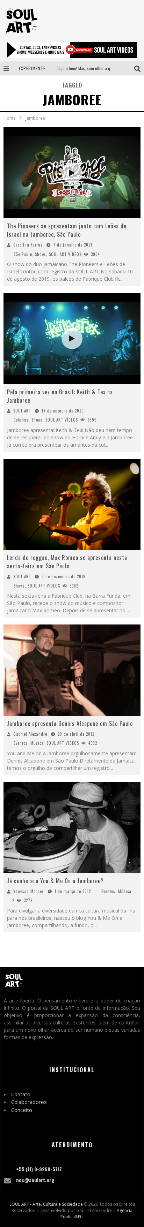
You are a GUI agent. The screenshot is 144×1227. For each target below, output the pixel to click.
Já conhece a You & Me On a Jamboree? (55, 881)
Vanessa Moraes (28, 891)
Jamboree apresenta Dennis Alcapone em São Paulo (70, 723)
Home (9, 118)
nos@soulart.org (35, 1179)
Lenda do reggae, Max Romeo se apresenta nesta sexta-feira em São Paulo (67, 561)
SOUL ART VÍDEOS (65, 254)
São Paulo (23, 254)
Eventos (21, 743)
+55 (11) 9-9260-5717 (39, 1169)
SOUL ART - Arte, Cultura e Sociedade (46, 1204)
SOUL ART (22, 411)
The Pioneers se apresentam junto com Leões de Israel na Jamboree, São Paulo (67, 230)
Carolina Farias (28, 245)
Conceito (21, 1109)
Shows (40, 254)
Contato (20, 1094)
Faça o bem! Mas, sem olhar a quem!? (89, 68)
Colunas (21, 420)
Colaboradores (29, 1101)
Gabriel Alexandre (30, 734)
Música (37, 743)
